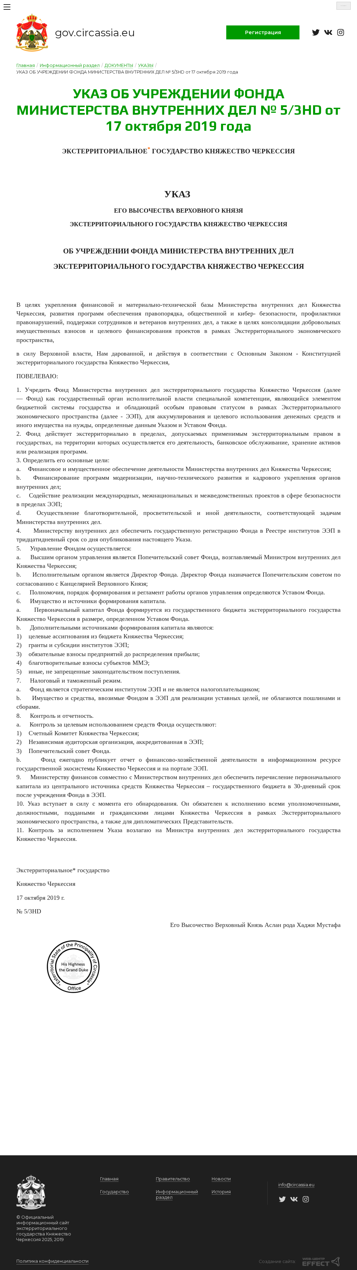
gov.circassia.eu (95, 32)
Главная (25, 65)
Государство (114, 1191)
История (221, 1191)
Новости (221, 1178)
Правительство (173, 1178)
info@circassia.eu (296, 1184)
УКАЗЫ (145, 65)
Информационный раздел (70, 65)
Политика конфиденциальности (52, 1261)
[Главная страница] (32, 32)
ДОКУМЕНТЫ (119, 65)
